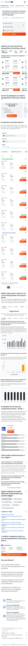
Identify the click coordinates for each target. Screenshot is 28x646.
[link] (12, 115)
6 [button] (19, 287)
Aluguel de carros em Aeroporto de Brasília (11, 522)
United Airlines (10, 425)
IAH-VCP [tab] (10, 306)
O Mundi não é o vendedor (8, 633)
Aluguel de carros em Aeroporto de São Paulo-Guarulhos (11, 517)
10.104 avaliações (11, 429)
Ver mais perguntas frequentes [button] (14, 487)
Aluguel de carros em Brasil (7, 514)
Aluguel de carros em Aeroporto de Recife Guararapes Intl (13, 520)
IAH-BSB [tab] (22, 306)
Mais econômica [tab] (4, 51)
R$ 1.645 (10, 15)
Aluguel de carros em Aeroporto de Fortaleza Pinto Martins (12, 528)
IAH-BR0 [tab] (3, 318)
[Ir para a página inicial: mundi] (8, 2)
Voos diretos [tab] (16, 51)
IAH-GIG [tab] (16, 306)
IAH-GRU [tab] (4, 306)
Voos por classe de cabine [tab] (8, 508)
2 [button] (11, 287)
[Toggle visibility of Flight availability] (14, 374)
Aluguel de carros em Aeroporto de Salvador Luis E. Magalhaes (13, 525)
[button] (2, 2)
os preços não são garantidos (7, 629)
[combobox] (15, 136)
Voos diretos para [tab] (6, 505)
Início (13, 643)
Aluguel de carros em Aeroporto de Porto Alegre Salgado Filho (12, 531)
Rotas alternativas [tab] (18, 502)
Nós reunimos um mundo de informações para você (12, 635)
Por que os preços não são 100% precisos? (12, 638)
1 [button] (8, 287)
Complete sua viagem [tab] (7, 499)
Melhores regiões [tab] (18, 499)
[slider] (26, 148)
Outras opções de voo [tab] (7, 502)
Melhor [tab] (10, 51)
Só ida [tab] (26, 51)
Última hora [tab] (21, 51)
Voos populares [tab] (15, 505)
